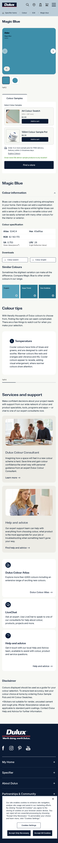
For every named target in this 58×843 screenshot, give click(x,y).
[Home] (3, 13)
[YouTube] (28, 748)
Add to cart (35, 121)
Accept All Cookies (42, 833)
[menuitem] (8, 762)
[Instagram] (11, 748)
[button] (15, 259)
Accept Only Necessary (19, 833)
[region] (29, 817)
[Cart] (47, 4)
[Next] (53, 51)
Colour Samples (14, 98)
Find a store (29, 165)
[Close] (53, 799)
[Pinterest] (19, 748)
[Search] (27, 4)
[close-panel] (54, 4)
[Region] (34, 4)
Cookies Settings (29, 825)
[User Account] (40, 4)
